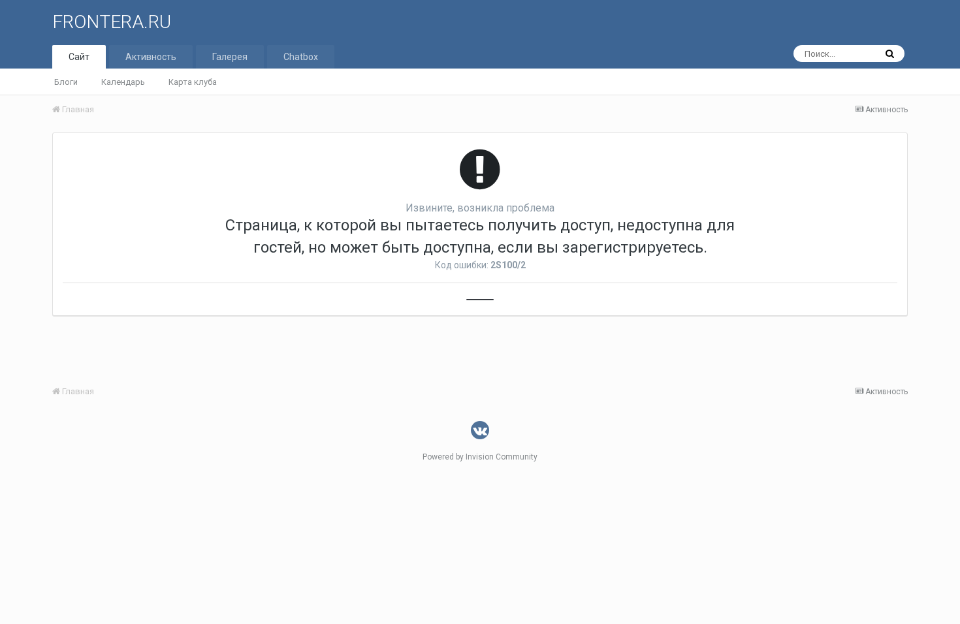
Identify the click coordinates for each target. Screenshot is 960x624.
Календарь (123, 82)
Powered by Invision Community (480, 456)
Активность (150, 57)
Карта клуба (192, 82)
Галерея (230, 57)
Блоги (66, 82)
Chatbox (300, 57)
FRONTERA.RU (111, 22)
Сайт (79, 57)
